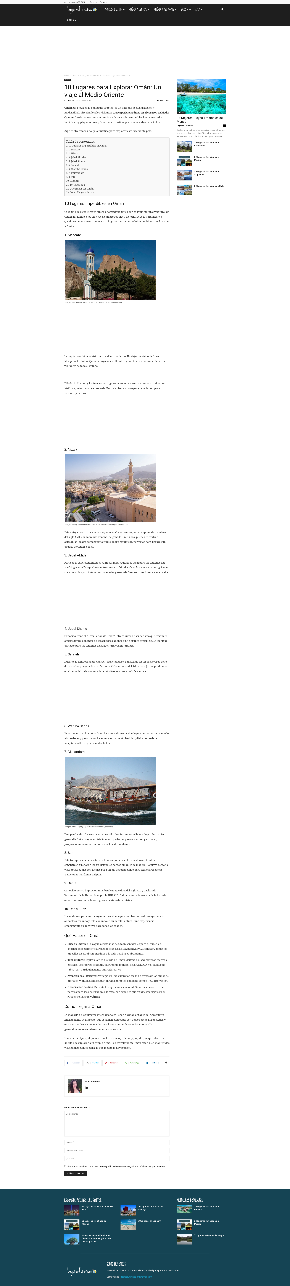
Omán (74, 75)
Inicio (66, 75)
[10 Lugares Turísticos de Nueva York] (71, 1210)
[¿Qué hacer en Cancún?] (128, 1224)
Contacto (93, 2)
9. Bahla (74, 180)
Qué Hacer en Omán (82, 188)
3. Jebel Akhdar (77, 157)
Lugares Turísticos (185, 125)
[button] (222, 9)
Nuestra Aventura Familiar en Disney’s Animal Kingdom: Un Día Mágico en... (96, 1238)
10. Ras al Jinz (77, 184)
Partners (103, 2)
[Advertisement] (145, 48)
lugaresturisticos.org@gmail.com (136, 1276)
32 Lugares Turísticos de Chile (209, 186)
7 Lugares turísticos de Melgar (209, 1235)
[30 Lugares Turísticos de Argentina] (184, 175)
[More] (166, 1063)
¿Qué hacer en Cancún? (149, 1221)
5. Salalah (74, 165)
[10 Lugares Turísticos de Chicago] (128, 1210)
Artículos (181, 113)
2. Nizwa (73, 153)
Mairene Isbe (74, 101)
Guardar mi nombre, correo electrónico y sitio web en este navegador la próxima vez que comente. (116, 1166)
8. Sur (71, 176)
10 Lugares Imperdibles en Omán (87, 145)
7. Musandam (76, 173)
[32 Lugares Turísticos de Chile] (184, 190)
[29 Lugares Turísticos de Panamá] (184, 1209)
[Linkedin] (87, 1088)
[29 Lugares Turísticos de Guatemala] (184, 146)
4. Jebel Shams (76, 161)
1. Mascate (74, 149)
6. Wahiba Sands (78, 169)
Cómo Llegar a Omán (82, 192)
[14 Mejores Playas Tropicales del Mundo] (201, 96)
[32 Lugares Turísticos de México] (184, 161)
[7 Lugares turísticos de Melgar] (184, 1239)
